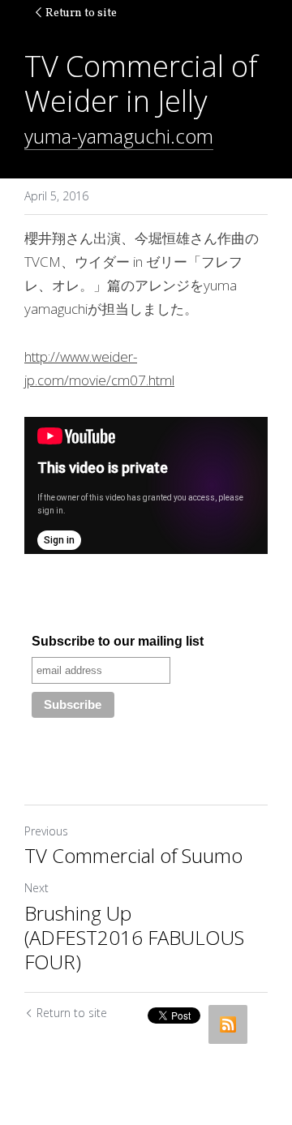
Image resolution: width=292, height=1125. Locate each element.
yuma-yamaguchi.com (118, 135)
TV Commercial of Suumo (133, 856)
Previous (46, 831)
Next (36, 887)
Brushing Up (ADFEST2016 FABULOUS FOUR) (134, 937)
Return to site (81, 13)
